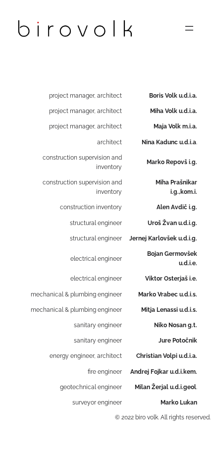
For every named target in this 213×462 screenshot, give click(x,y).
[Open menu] (189, 28)
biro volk (146, 417)
